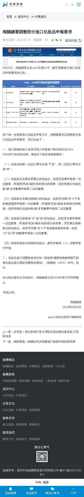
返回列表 (71, 40)
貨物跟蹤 (21, 424)
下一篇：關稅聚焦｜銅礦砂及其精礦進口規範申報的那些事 (39, 341)
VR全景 (60, 366)
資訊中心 (24, 16)
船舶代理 (63, 380)
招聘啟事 (34, 439)
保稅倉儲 (37, 380)
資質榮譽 (47, 366)
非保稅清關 (10, 380)
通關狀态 (34, 424)
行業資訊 (40, 16)
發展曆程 (21, 366)
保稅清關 (24, 380)
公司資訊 (8, 395)
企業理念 (34, 366)
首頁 (9, 16)
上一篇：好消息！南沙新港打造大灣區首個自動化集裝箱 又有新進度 (41, 334)
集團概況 (8, 366)
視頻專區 (34, 410)
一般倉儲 (50, 380)
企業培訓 (21, 410)
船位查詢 (8, 424)
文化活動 (8, 410)
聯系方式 (8, 439)
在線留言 (21, 439)
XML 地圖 (42, 482)
